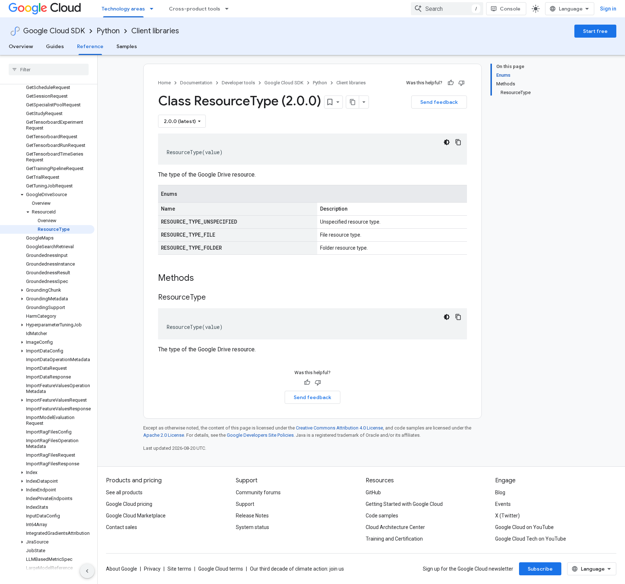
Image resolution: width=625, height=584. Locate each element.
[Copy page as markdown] (352, 102)
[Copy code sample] (458, 142)
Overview (21, 46)
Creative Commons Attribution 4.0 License (339, 428)
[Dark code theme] (446, 142)
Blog (500, 492)
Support (245, 504)
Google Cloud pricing (129, 504)
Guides (55, 46)
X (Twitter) (507, 516)
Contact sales (121, 527)
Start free (595, 31)
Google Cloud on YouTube (524, 527)
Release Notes (252, 516)
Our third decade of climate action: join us (297, 569)
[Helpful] (450, 82)
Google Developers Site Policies (260, 435)
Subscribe (540, 569)
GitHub (373, 492)
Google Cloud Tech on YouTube (530, 539)
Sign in (608, 9)
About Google (121, 569)
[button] (47, 194)
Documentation (196, 82)
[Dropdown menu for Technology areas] (153, 8)
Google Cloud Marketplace (136, 516)
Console (510, 8)
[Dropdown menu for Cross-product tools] (229, 8)
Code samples (382, 516)
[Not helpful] (461, 82)
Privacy (152, 569)
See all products (124, 492)
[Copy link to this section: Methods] (203, 278)
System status (252, 527)
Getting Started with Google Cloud (404, 504)
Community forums (258, 492)
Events (503, 504)
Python (108, 30)
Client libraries (155, 30)
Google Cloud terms (220, 569)
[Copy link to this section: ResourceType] (213, 297)
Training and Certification (394, 539)
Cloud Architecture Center (395, 527)
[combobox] (447, 8)
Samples (126, 46)
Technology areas (123, 8)
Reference (90, 46)
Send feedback (439, 102)
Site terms (179, 569)
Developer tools (238, 82)
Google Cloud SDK (54, 30)
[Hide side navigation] (87, 571)
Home (164, 82)
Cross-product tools (194, 8)
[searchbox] (49, 69)
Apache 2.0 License (163, 435)
